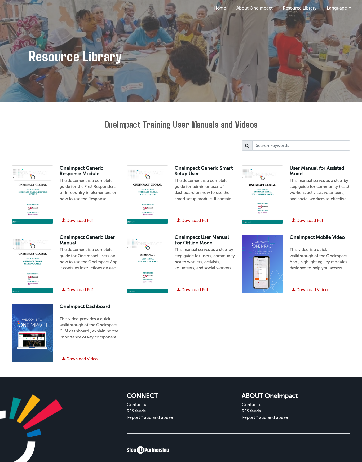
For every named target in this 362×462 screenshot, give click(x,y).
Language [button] (337, 8)
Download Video (310, 289)
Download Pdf (77, 289)
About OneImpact (254, 8)
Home (220, 8)
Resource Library (299, 8)
